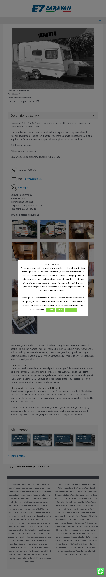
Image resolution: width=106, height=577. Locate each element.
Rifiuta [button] (60, 310)
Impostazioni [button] (71, 310)
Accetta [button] (50, 310)
